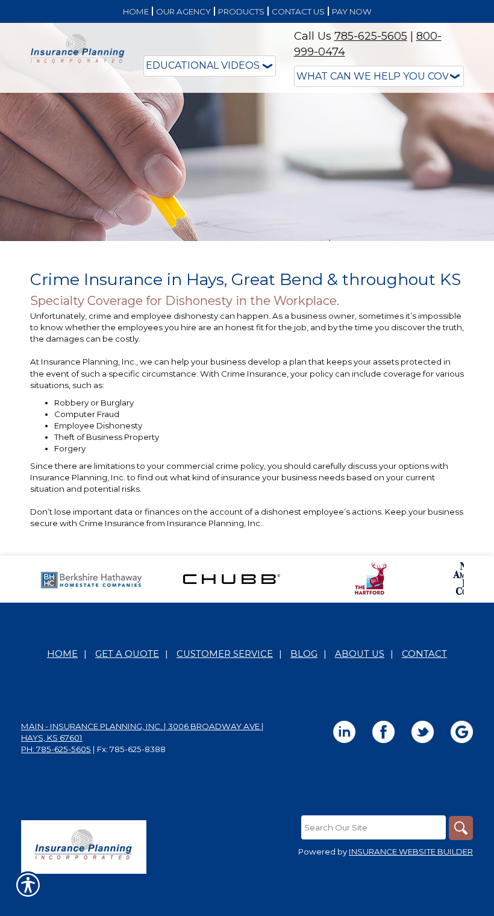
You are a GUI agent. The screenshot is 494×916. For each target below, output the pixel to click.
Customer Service (225, 653)
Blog (303, 653)
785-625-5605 (370, 36)
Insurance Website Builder (411, 851)
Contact (424, 653)
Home (62, 653)
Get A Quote (127, 653)
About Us (359, 653)
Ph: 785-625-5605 (56, 749)
